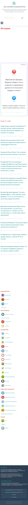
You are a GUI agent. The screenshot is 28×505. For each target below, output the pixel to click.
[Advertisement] (14, 46)
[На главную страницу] (14, 3)
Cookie (14, 494)
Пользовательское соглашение (14, 489)
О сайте (14, 497)
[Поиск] (22, 18)
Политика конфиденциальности (14, 492)
